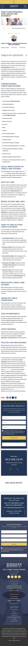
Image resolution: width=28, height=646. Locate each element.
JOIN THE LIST (14, 437)
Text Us (7, 2)
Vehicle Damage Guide (14, 617)
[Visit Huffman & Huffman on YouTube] (15, 576)
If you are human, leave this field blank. (10, 441)
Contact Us (14, 615)
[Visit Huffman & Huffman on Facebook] (8, 576)
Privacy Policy (14, 621)
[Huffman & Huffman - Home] (14, 6)
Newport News (14, 581)
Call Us (21, 2)
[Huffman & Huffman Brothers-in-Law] (3, 28)
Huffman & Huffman (18, 389)
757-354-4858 (14, 596)
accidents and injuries (20, 67)
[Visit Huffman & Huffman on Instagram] (19, 576)
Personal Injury (14, 609)
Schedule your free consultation (14, 512)
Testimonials (14, 613)
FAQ (14, 611)
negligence (7, 369)
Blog (8, 28)
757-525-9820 (14, 572)
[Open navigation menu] (2, 6)
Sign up (14, 544)
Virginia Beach (14, 594)
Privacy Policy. (20, 430)
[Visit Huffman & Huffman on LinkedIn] (12, 576)
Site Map (14, 619)
